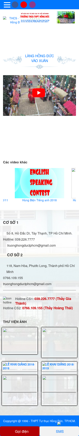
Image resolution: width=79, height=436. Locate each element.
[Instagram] (32, 4)
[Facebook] (15, 4)
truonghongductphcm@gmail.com (31, 245)
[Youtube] (23, 4)
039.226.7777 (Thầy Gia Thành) (43, 301)
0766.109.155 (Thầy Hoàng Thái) (47, 307)
